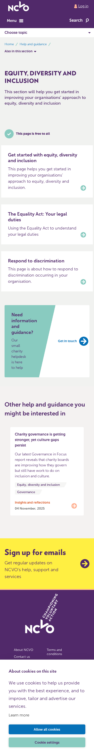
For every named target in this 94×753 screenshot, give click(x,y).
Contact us (22, 657)
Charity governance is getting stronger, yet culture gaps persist (40, 439)
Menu (12, 20)
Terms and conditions (54, 652)
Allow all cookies (47, 729)
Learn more (19, 715)
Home (9, 44)
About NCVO (23, 650)
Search (76, 20)
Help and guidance (33, 44)
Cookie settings (47, 742)
